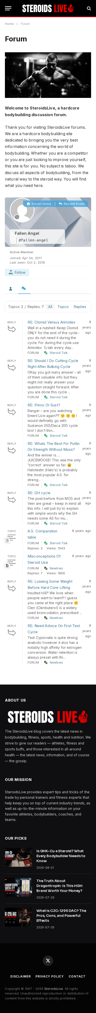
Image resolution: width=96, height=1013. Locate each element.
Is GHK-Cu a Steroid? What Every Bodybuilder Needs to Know (60, 856)
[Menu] (8, 8)
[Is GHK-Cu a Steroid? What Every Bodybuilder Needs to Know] (18, 857)
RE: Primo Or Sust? (44, 405)
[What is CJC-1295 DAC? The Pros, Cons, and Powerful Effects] (18, 917)
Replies (80, 307)
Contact (77, 976)
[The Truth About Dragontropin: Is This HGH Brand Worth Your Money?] (18, 887)
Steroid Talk (59, 353)
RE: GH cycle (39, 492)
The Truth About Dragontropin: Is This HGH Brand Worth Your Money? (59, 886)
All (50, 307)
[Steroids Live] (48, 8)
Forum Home (41, 204)
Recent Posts (73, 204)
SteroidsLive (53, 989)
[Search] (88, 8)
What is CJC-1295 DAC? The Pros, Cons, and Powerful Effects (61, 915)
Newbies (56, 568)
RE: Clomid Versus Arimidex (51, 322)
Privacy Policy (49, 976)
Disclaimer (20, 976)
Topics (63, 307)
